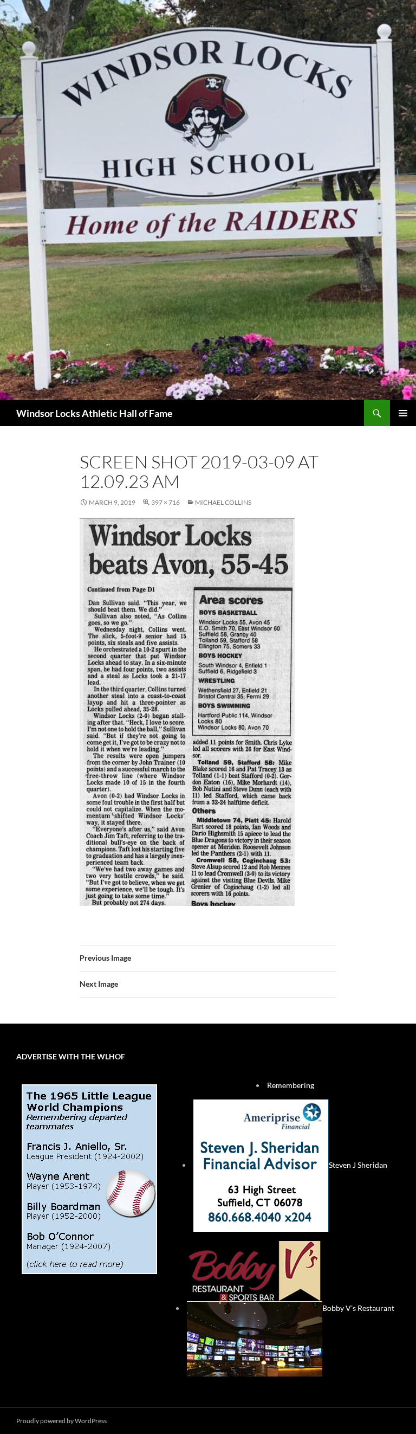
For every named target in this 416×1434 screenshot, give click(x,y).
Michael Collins (223, 502)
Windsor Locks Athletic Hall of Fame (94, 413)
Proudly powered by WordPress (61, 1421)
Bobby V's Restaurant (358, 1308)
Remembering (290, 1085)
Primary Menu (403, 413)
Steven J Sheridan (358, 1164)
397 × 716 (165, 502)
